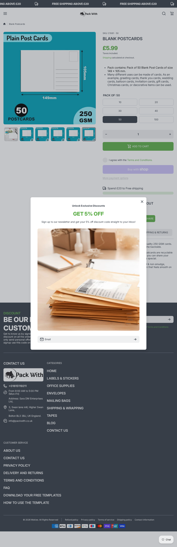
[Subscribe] (135, 339)
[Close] (142, 201)
